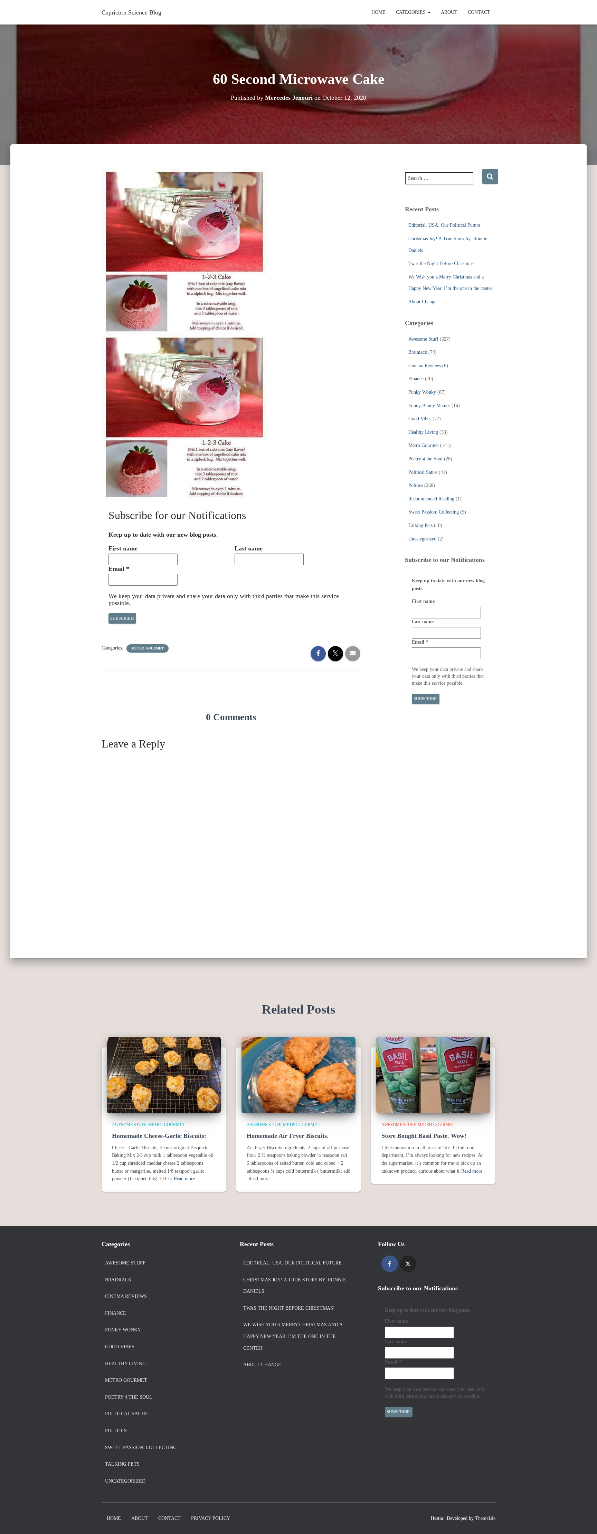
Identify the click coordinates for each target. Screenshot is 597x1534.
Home (378, 12)
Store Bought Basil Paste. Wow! (423, 1135)
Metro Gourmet (147, 648)
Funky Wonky (422, 392)
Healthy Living (423, 432)
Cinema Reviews (424, 365)
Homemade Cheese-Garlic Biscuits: (159, 1135)
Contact (479, 12)
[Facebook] (389, 1263)
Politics (415, 485)
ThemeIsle (485, 1518)
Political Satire (422, 472)
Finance (416, 378)
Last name (249, 548)
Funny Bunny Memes (429, 405)
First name (123, 548)
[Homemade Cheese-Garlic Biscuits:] (164, 1074)
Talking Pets (420, 525)
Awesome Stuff (423, 339)
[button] (428, 12)
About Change (422, 301)
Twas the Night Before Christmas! (441, 263)
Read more (184, 1178)
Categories (411, 12)
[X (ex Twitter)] (408, 1263)
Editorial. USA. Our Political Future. (445, 225)
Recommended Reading (431, 498)
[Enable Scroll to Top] (583, 1520)
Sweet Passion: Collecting (433, 512)
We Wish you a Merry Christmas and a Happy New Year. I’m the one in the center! (292, 1336)
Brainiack (417, 352)
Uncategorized (422, 538)
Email (118, 568)
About (449, 12)
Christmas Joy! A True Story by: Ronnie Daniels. (294, 1285)
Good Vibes (419, 418)
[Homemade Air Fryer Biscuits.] (298, 1074)
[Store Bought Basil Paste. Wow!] (433, 1074)
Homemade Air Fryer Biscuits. (288, 1135)
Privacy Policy (210, 1518)
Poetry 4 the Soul (425, 458)
